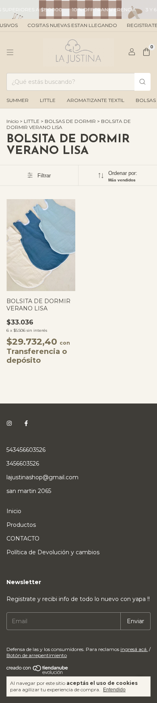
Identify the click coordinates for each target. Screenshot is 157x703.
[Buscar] (142, 82)
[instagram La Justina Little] (9, 423)
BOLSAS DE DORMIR (70, 121)
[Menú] (10, 52)
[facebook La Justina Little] (26, 423)
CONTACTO (22, 538)
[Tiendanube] (37, 673)
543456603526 (25, 449)
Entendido (114, 690)
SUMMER (17, 100)
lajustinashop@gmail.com (42, 477)
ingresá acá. (134, 649)
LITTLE (48, 100)
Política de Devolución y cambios (52, 552)
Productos (21, 524)
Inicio (12, 121)
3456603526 (22, 463)
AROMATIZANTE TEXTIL (95, 100)
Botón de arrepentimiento (36, 655)
